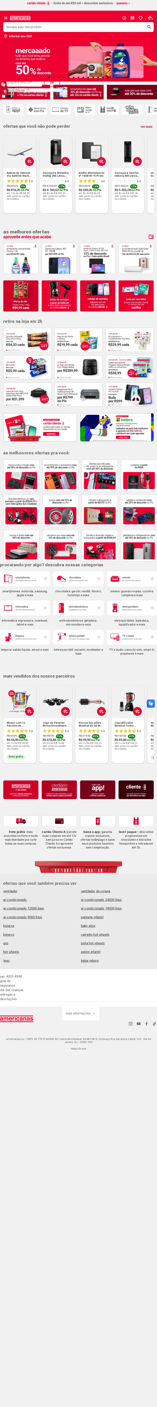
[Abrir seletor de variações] (100, 171)
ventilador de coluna (95, 891)
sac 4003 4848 (11, 976)
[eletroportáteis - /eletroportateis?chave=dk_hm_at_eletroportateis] (132, 608)
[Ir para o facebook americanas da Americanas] (146, 1023)
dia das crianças (12, 990)
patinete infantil (92, 917)
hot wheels (11, 952)
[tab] (49, 77)
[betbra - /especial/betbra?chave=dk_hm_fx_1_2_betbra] (117, 427)
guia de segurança (7, 983)
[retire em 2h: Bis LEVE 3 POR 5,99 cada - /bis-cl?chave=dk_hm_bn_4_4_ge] (27, 367)
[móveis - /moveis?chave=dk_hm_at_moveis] (132, 578)
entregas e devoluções (8, 997)
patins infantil (90, 952)
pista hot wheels (93, 943)
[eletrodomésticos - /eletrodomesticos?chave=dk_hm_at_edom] (78, 608)
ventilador (10, 891)
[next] (149, 168)
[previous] (8, 168)
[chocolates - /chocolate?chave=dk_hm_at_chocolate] (78, 578)
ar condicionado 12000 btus (23, 908)
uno (5, 943)
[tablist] (78, 77)
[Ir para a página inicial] (16, 1019)
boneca (8, 926)
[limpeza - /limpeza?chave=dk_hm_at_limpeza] (25, 637)
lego (6, 961)
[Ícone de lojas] (132, 18)
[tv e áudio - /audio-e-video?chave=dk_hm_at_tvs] (132, 637)
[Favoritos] (140, 18)
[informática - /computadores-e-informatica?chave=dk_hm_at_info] (25, 608)
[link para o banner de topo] (78, 5)
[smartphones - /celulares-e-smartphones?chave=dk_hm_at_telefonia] (25, 578)
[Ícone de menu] (5, 18)
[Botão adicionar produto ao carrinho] (28, 171)
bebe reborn (90, 961)
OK (52, 82)
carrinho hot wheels (95, 935)
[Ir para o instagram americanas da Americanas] (130, 1023)
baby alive (88, 926)
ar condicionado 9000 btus (22, 917)
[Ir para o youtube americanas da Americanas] (138, 1023)
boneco (8, 935)
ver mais (147, 126)
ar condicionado (15, 900)
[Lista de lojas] (132, 18)
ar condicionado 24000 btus (101, 900)
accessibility (5, 91)
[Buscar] (147, 27)
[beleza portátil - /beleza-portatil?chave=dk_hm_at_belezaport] (78, 637)
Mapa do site (78, 1048)
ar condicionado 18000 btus (101, 908)
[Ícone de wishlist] (140, 18)
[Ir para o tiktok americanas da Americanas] (154, 1023)
